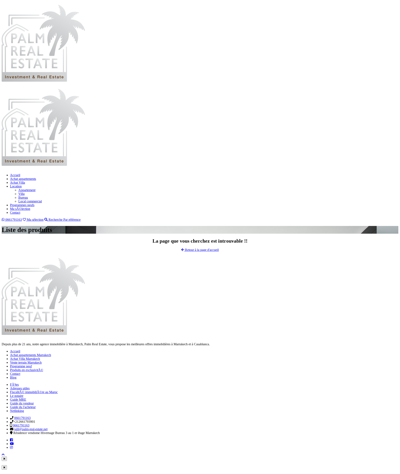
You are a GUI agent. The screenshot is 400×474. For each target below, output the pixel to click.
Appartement (26, 190)
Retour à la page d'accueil (201, 250)
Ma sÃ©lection (20, 209)
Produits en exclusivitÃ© (26, 370)
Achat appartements (23, 179)
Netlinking (17, 411)
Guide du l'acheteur (23, 407)
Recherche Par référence (64, 219)
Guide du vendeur (22, 403)
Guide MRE (18, 399)
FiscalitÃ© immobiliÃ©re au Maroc (34, 392)
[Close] (4, 459)
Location (16, 186)
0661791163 (13, 219)
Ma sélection (35, 219)
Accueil (15, 175)
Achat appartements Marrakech (30, 355)
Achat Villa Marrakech (25, 358)
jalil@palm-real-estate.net (31, 429)
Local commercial (30, 201)
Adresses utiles (20, 388)
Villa (21, 194)
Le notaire (16, 396)
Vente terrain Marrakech (26, 362)
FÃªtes (14, 384)
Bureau (23, 197)
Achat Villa (17, 182)
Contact (15, 212)
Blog (13, 377)
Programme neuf (21, 366)
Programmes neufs (22, 205)
